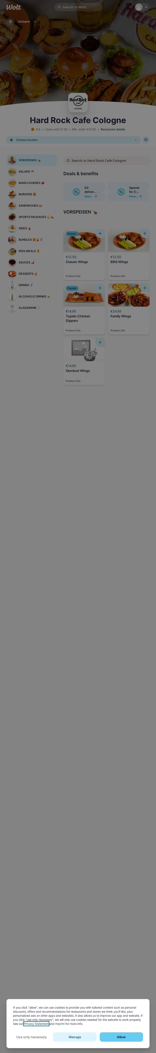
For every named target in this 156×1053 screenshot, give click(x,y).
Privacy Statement (36, 1023)
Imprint (60, 1023)
